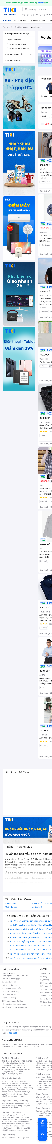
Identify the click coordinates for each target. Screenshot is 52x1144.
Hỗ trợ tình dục (21, 1128)
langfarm (13, 1046)
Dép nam (47, 1113)
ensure (49, 1044)
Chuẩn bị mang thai (14, 1074)
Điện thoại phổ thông (14, 1106)
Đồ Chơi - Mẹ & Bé (10, 1058)
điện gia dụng (28, 14)
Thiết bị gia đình (23, 1138)
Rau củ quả (10, 1083)
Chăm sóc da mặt (9, 1115)
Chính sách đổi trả (9, 995)
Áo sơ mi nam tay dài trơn (16, 44)
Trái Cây (5, 1081)
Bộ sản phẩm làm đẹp (16, 1129)
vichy (26, 1046)
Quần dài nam (11, 907)
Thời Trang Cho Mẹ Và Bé (12, 1061)
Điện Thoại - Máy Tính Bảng (15, 1100)
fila (31, 1046)
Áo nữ (38, 1061)
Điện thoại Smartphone (11, 1104)
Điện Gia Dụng (8, 1134)
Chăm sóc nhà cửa (16, 1096)
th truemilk (29, 1044)
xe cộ (38, 14)
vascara (5, 1044)
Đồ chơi (26, 1061)
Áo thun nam (10, 903)
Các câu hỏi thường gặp (11, 979)
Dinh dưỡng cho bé (14, 1067)
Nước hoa (10, 1128)
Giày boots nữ (44, 1101)
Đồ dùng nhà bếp (8, 1138)
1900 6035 (12, 1033)
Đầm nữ (44, 1061)
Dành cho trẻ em (13, 1092)
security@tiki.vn (21, 1007)
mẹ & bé (46, 14)
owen (43, 1044)
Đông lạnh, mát (18, 1085)
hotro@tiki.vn (22, 1004)
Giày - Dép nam (43, 1108)
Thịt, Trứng (14, 1081)
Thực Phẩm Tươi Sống (12, 1078)
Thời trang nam (43, 1074)
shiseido (5, 1046)
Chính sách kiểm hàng (10, 991)
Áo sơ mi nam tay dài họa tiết (18, 48)
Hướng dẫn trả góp (9, 998)
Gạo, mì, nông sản (14, 1088)
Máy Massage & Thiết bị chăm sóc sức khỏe (17, 1120)
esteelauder (18, 1044)
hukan (20, 1046)
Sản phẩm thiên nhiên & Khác (15, 1123)
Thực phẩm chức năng (14, 1117)
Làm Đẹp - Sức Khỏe (11, 1112)
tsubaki (36, 1046)
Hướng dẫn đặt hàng (9, 985)
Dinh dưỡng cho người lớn (16, 1069)
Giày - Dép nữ (42, 1094)
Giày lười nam (41, 1111)
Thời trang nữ (42, 1058)
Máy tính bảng (12, 1108)
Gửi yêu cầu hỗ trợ (9, 982)
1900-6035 (12, 973)
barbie (36, 1044)
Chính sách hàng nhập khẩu (12, 1001)
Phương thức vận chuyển (11, 988)
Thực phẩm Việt (22, 1083)
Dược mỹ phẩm (23, 1130)
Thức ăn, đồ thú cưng (14, 1094)
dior (11, 1044)
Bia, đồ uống (10, 1090)
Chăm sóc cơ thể (13, 1119)
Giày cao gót (40, 1097)
